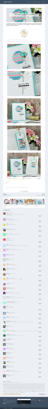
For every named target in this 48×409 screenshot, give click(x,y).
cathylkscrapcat (8, 321)
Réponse (40, 221)
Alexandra (7, 287)
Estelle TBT (8, 238)
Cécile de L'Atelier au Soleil (10, 301)
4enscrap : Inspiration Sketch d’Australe (7, 205)
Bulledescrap (8, 273)
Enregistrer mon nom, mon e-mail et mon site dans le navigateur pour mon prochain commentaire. (14, 392)
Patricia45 (7, 283)
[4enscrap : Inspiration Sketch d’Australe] (8, 202)
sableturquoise (8, 334)
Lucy (7, 218)
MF (6, 233)
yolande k (7, 268)
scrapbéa (7, 312)
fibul (7, 292)
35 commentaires (30, 15)
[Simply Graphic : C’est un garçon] (39, 202)
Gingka (7, 244)
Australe (18, 15)
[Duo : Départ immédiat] (29, 202)
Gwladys (7, 316)
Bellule (7, 306)
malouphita (8, 361)
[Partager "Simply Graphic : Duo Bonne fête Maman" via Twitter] (25, 191)
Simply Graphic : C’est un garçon (39, 205)
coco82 (7, 258)
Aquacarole (8, 370)
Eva (6, 325)
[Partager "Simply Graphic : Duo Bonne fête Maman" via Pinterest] (26, 191)
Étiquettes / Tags (26, 15)
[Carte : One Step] (19, 202)
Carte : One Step (16, 205)
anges (7, 212)
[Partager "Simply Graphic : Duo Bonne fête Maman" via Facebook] (23, 191)
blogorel (7, 254)
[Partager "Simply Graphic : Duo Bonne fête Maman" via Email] (27, 191)
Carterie (23, 15)
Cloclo (7, 223)
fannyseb (7, 296)
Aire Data (11, 408)
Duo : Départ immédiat (27, 205)
